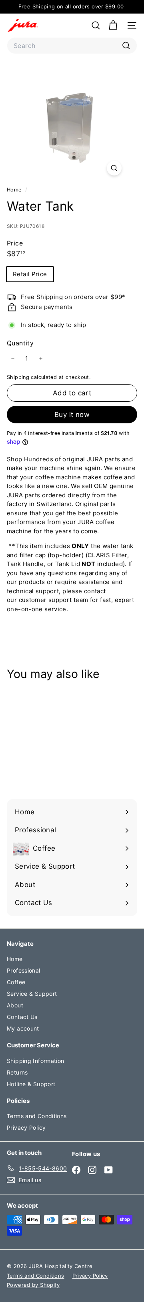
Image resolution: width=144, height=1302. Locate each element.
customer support (45, 600)
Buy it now (72, 415)
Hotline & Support (31, 1084)
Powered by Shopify (33, 1285)
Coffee (16, 982)
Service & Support (32, 993)
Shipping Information (35, 1060)
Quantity (20, 343)
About (15, 1005)
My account (23, 1028)
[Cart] (113, 25)
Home (15, 190)
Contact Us (22, 1016)
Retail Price (30, 274)
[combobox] (72, 45)
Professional (23, 970)
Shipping (18, 377)
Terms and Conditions (37, 1116)
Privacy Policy (26, 1127)
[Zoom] (114, 168)
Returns (17, 1072)
